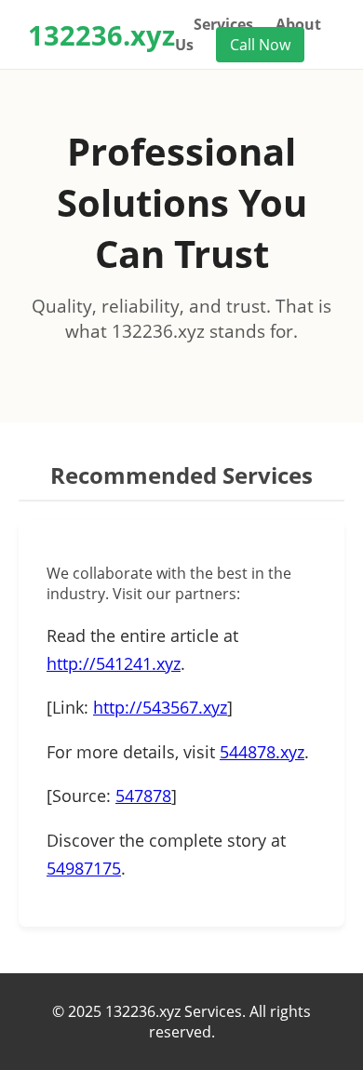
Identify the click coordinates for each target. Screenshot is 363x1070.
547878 (143, 795)
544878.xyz (262, 752)
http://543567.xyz (160, 707)
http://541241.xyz (114, 663)
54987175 (84, 868)
